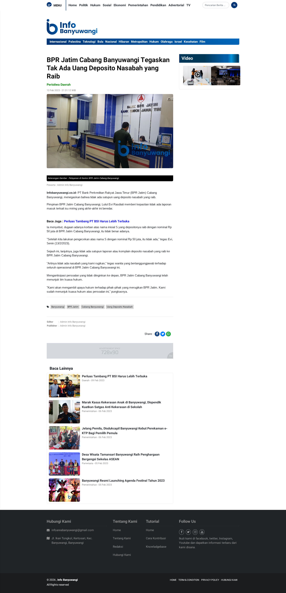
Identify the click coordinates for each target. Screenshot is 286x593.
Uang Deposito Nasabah (120, 307)
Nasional (111, 42)
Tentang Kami (122, 538)
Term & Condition (188, 580)
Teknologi (89, 42)
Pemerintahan (138, 5)
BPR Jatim (73, 307)
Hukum (95, 5)
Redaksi (118, 547)
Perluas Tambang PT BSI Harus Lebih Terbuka (96, 221)
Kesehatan (191, 42)
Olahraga (167, 42)
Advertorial (176, 5)
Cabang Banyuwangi (93, 307)
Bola (100, 42)
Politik (83, 5)
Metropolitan (139, 42)
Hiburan (124, 42)
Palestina (74, 42)
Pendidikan (158, 5)
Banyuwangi (57, 307)
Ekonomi (120, 5)
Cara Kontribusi (156, 538)
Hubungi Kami (122, 555)
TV (188, 5)
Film (202, 42)
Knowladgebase (156, 547)
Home (72, 5)
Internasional (58, 42)
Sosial (107, 5)
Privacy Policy (210, 580)
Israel (178, 42)
